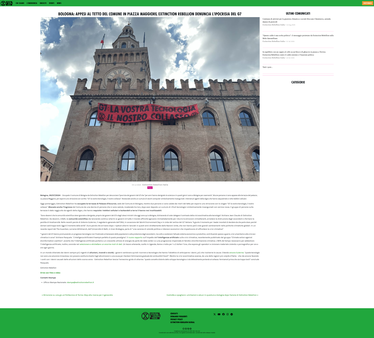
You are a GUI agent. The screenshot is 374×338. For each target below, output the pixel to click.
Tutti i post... (268, 67)
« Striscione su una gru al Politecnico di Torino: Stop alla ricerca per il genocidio (77, 295)
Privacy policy (176, 319)
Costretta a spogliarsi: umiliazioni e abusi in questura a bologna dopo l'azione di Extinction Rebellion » (212, 295)
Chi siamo (20, 3)
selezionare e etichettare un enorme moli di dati (101, 244)
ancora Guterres (236, 253)
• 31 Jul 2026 (289, 41)
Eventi (51, 3)
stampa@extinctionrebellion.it (80, 282)
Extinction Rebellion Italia (274, 25)
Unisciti (43, 3)
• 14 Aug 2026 (290, 25)
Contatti (174, 313)
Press (150, 188)
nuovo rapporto (135, 237)
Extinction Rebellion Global (182, 322)
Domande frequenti (178, 316)
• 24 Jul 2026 (289, 58)
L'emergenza (32, 3)
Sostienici (367, 3)
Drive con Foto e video (50, 273)
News (59, 3)
